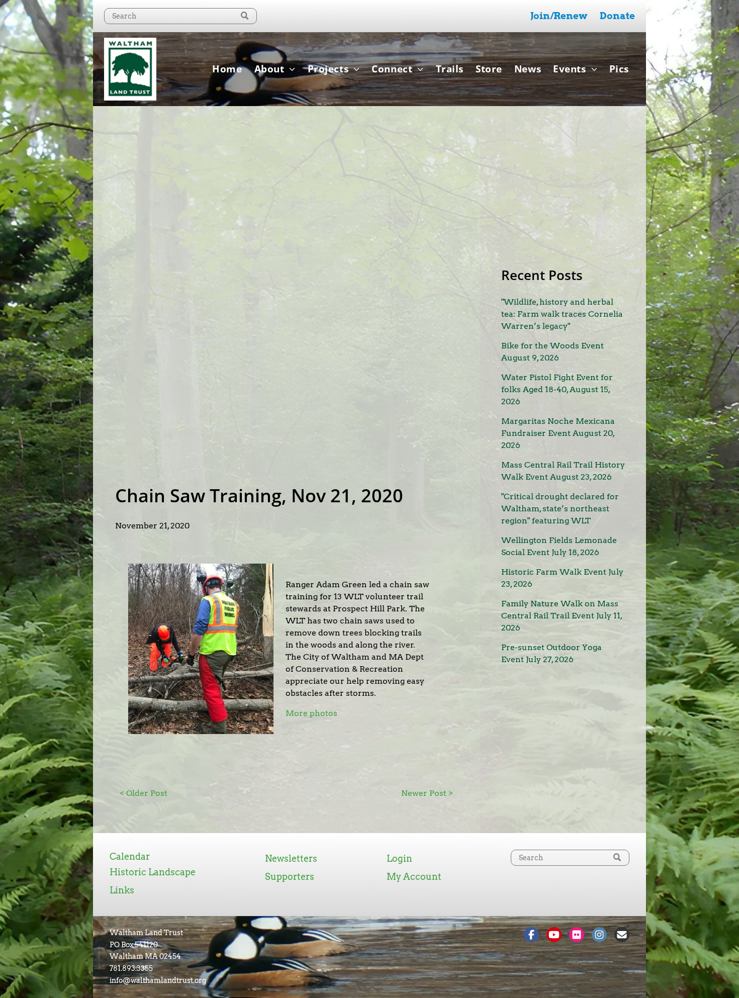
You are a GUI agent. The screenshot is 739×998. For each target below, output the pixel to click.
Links (122, 890)
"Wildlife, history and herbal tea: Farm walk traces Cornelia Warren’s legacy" (562, 314)
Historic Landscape (153, 872)
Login (399, 858)
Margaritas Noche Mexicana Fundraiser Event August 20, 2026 (558, 433)
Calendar (130, 856)
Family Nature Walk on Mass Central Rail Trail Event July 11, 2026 (561, 615)
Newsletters (291, 858)
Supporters (289, 876)
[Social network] (531, 936)
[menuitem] (227, 68)
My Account (414, 876)
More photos (311, 713)
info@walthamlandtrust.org (158, 980)
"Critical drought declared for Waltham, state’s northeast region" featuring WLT (560, 508)
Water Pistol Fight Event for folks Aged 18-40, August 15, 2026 (557, 389)
